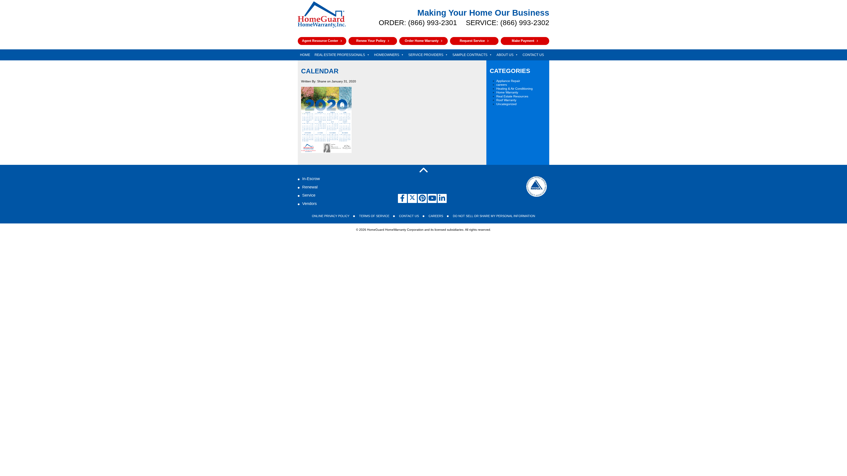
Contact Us (533, 55)
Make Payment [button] (523, 41)
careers (501, 84)
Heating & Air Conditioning (514, 88)
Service (308, 195)
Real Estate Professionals (340, 55)
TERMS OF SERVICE (374, 216)
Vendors (309, 203)
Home (305, 55)
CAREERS (436, 216)
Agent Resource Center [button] (320, 41)
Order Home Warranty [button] (421, 41)
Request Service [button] (472, 41)
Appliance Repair (508, 81)
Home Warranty (507, 92)
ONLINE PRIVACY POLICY (330, 216)
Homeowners (386, 55)
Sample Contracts (469, 55)
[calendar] (326, 152)
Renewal (310, 187)
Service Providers (425, 55)
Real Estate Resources (512, 96)
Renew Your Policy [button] (370, 41)
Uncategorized (506, 104)
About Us (505, 55)
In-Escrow (311, 179)
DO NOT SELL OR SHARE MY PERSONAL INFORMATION (494, 216)
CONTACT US (409, 216)
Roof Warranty (506, 100)
